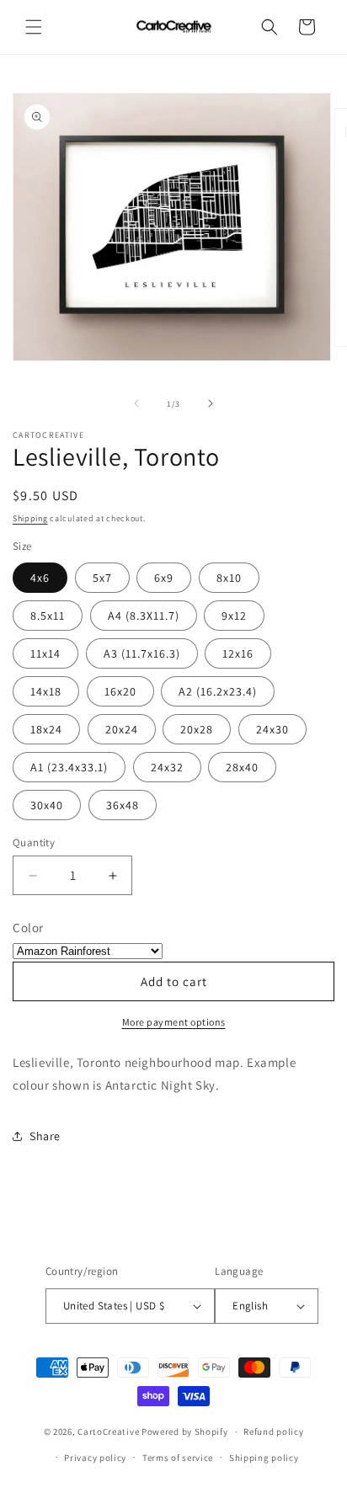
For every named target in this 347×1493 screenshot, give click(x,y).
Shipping (30, 518)
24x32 (167, 767)
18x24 (46, 729)
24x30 (272, 729)
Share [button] (45, 1136)
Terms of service (177, 1458)
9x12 (234, 615)
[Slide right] (210, 403)
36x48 (122, 805)
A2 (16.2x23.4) (218, 691)
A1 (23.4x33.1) (69, 767)
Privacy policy (95, 1458)
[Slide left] (136, 403)
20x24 (121, 729)
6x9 (164, 577)
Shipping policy (264, 1458)
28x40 (242, 767)
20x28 (196, 729)
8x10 (229, 577)
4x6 (40, 577)
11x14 (45, 653)
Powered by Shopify (184, 1431)
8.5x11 (47, 615)
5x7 (102, 577)
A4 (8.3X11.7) (143, 615)
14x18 (45, 691)
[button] (33, 26)
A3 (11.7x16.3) (142, 653)
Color (28, 928)
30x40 (46, 805)
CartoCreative (108, 1431)
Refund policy (273, 1431)
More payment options (174, 1022)
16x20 (120, 691)
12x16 (238, 653)
